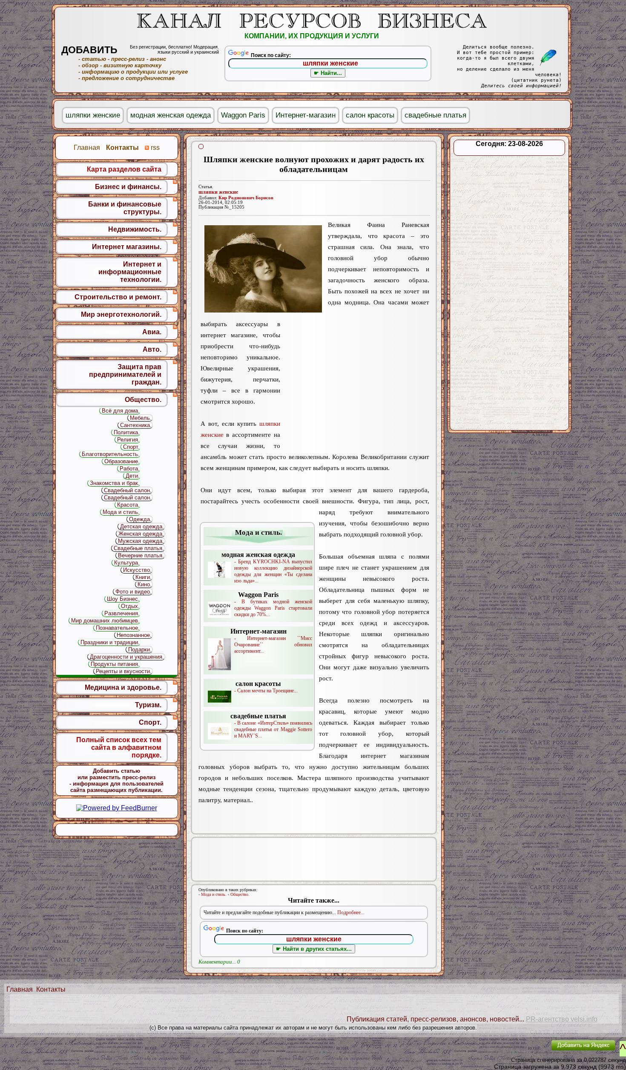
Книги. (143, 577)
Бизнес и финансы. (128, 186)
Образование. (122, 461)
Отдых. (130, 606)
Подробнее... (351, 912)
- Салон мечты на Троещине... (266, 687)
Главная (19, 989)
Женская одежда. (141, 534)
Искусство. (137, 570)
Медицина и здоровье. (123, 687)
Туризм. (148, 705)
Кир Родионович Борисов (245, 197)
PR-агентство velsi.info (561, 1019)
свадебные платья (435, 115)
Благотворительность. (111, 454)
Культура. (127, 562)
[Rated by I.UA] (525, 1051)
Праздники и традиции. (110, 642)
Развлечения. (122, 613)
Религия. (128, 439)
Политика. (127, 432)
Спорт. (131, 447)
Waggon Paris (243, 115)
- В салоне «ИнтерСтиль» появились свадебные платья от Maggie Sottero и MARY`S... (271, 725)
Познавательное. (118, 628)
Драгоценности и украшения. (127, 657)
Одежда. (140, 519)
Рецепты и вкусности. (124, 671)
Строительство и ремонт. (118, 297)
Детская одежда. (142, 526)
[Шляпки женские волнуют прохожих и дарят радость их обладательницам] (263, 269)
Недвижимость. (134, 229)
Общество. (240, 894)
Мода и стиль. (214, 894)
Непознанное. (134, 635)
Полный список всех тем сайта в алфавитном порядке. (118, 747)
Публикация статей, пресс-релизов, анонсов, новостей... (435, 1019)
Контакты (51, 989)
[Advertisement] (354, 384)
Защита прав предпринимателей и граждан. (125, 374)
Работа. (130, 468)
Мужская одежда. (141, 541)
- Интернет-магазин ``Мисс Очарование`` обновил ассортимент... (271, 641)
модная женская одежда (170, 115)
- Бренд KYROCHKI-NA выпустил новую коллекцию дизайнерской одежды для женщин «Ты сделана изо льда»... (266, 567)
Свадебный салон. (128, 490)
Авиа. (151, 332)
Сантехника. (136, 425)
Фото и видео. (133, 591)
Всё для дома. (121, 410)
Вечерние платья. (141, 555)
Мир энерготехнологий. (121, 314)
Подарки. (140, 649)
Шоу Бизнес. (123, 599)
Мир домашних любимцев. (105, 620)
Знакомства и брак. (115, 483)
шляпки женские (218, 192)
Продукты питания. (115, 664)
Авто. (152, 349)
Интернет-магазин (306, 115)
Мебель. (141, 418)
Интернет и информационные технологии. (129, 272)
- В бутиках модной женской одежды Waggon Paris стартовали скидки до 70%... (273, 604)
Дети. (133, 476)
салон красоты (370, 115)
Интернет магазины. (126, 246)
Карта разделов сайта (124, 169)
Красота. (128, 505)
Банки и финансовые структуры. (124, 208)
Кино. (145, 584)
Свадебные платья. (139, 548)
